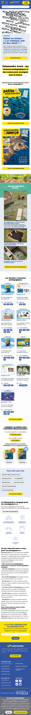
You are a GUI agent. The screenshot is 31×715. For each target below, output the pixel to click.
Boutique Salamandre (6, 682)
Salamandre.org (5, 680)
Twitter (16, 684)
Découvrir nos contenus (6, 663)
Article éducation (6, 478)
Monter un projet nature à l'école (11, 474)
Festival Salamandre (6, 685)
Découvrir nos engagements (10, 511)
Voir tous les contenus (15, 419)
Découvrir (9, 462)
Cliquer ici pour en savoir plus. (21, 708)
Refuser (9, 712)
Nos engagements (5, 666)
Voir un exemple (22, 630)
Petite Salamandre (5, 671)
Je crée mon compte (15, 434)
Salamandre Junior (5, 674)
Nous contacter (15, 656)
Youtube (20, 684)
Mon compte (6, 3)
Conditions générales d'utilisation (20, 669)
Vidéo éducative (6, 482)
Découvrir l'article (15, 58)
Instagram (20, 681)
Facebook (16, 681)
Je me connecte (15, 440)
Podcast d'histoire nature (9, 486)
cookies (14, 699)
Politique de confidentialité (21, 666)
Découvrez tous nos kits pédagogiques (15, 267)
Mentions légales (19, 663)
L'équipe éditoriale (5, 668)
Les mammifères (19, 478)
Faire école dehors (19, 482)
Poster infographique (8, 490)
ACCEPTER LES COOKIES (20, 712)
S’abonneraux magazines (26, 2)
